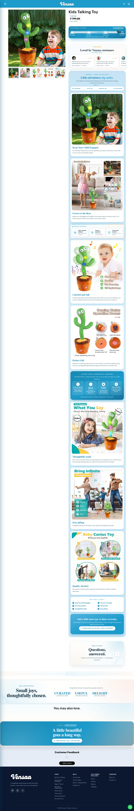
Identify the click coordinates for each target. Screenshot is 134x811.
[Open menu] (5, 4)
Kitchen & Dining (60, 777)
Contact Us (76, 785)
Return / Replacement (79, 782)
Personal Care (59, 798)
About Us (112, 777)
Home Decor (58, 790)
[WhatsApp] (18, 790)
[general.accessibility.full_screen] (63, 12)
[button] (11, 38)
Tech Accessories (60, 796)
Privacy (93, 781)
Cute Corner (58, 793)
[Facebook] (23, 790)
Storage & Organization (58, 787)
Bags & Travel (59, 784)
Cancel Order (77, 780)
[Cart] (129, 4)
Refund (93, 784)
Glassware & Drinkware (58, 780)
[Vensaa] (21, 777)
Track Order (76, 777)
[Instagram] (12, 790)
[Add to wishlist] (61, 62)
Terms (93, 779)
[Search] (124, 4)
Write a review (67, 763)
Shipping (93, 786)
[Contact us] (130, 807)
